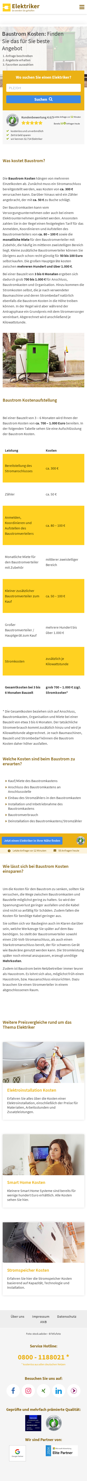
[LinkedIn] (58, 1390)
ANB (43, 1321)
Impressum (41, 1316)
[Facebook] (13, 1390)
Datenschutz (66, 1316)
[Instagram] (28, 1390)
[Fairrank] (74, 1390)
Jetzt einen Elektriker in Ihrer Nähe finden (32, 841)
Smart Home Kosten (26, 1182)
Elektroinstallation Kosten (31, 1090)
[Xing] (43, 1390)
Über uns (18, 1316)
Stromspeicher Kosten (28, 1270)
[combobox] (43, 88)
